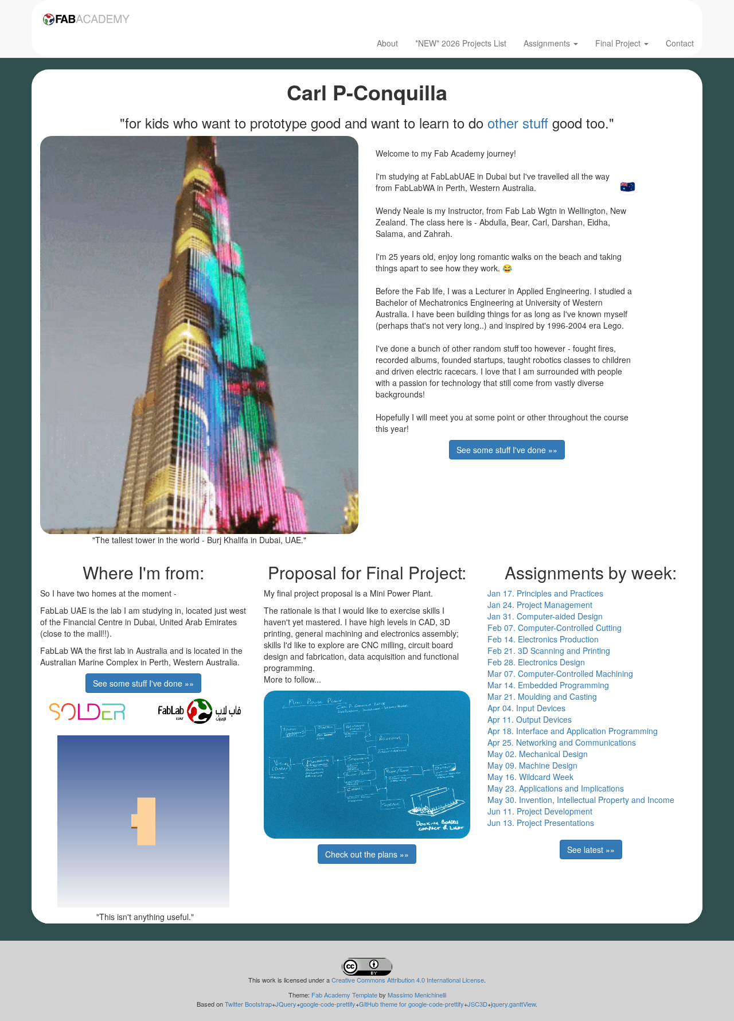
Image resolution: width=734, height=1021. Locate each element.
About (387, 43)
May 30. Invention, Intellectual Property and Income (580, 799)
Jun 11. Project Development (539, 811)
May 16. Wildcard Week (530, 776)
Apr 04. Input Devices (526, 708)
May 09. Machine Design (532, 765)
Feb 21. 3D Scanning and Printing (548, 650)
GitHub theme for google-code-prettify (411, 1003)
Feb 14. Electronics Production (543, 639)
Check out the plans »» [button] (367, 854)
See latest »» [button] (591, 849)
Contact (680, 43)
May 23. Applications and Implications (555, 788)
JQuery (285, 1003)
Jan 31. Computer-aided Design (545, 616)
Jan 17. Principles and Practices (545, 593)
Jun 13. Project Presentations (540, 822)
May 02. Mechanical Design (537, 753)
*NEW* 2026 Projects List (460, 43)
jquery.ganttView (513, 1003)
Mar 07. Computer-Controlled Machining (560, 673)
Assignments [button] (548, 43)
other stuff (517, 122)
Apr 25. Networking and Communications (561, 742)
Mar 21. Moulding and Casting (542, 696)
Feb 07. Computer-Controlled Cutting (554, 627)
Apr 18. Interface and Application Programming (572, 730)
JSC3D (477, 1003)
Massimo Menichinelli (417, 994)
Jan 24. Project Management (539, 604)
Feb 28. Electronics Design (536, 662)
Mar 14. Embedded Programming (548, 685)
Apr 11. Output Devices (529, 719)
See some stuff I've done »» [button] (506, 449)
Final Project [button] (619, 43)
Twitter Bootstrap (248, 1003)
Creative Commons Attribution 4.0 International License (407, 979)
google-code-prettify (328, 1003)
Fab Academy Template (344, 994)
